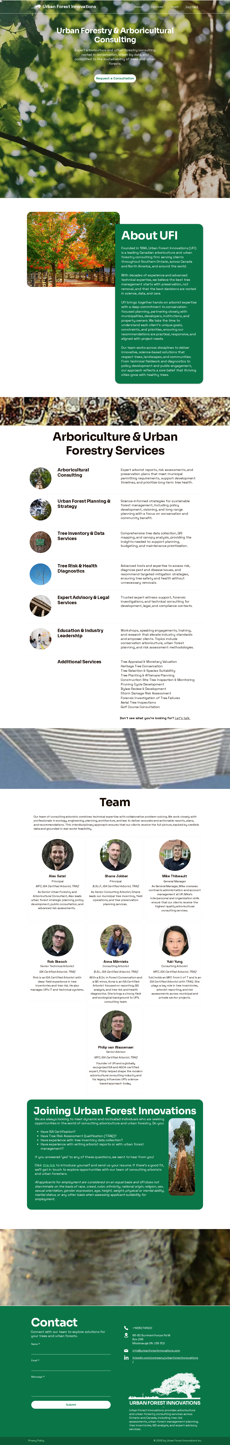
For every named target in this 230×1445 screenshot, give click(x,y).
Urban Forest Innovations (69, 6)
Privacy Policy (36, 1440)
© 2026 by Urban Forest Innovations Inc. (178, 1440)
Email (35, 1360)
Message (38, 1376)
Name (35, 1344)
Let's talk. (182, 718)
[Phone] (126, 1328)
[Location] (126, 1335)
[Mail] (126, 1350)
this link (49, 1165)
